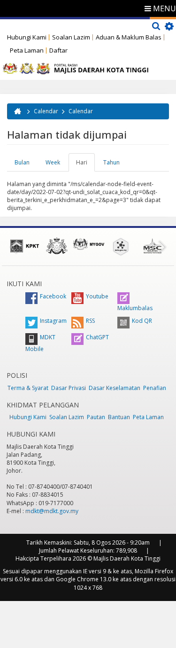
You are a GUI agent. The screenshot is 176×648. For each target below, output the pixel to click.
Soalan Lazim (71, 37)
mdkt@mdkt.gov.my (51, 511)
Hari (85, 165)
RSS (90, 321)
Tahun (111, 162)
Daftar (58, 50)
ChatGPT (97, 337)
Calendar (46, 111)
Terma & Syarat (28, 388)
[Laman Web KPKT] (25, 245)
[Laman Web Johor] (57, 245)
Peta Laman (27, 50)
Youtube (97, 296)
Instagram (53, 321)
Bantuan (119, 417)
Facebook (53, 296)
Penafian (154, 388)
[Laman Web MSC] (152, 245)
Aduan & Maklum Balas (128, 37)
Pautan (96, 417)
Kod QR (142, 321)
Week (53, 162)
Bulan (22, 162)
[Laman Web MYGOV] (89, 244)
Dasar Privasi (68, 388)
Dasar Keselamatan (114, 388)
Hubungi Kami (26, 37)
